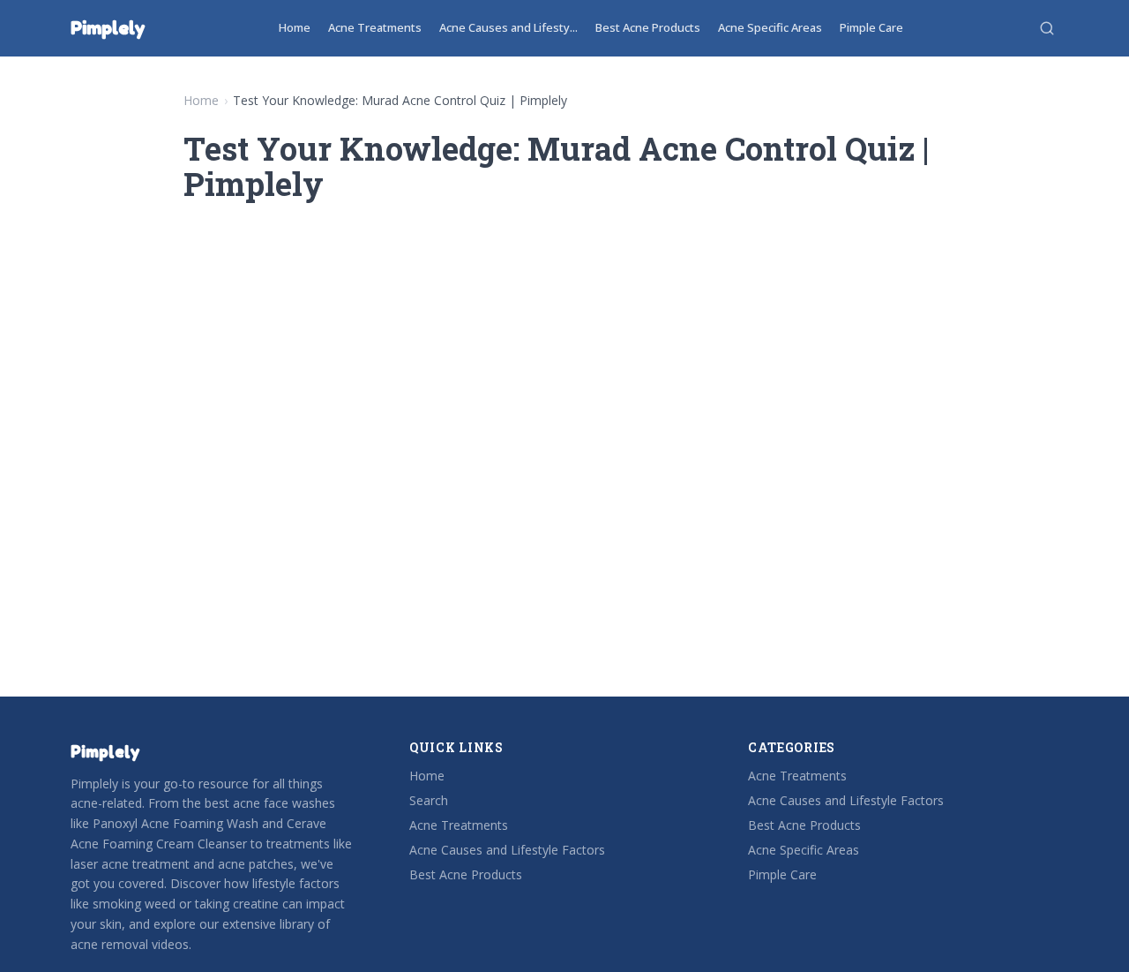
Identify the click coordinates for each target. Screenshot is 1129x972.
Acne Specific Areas (770, 27)
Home (294, 27)
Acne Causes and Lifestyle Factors (507, 849)
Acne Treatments (375, 27)
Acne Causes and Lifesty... (508, 27)
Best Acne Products (647, 27)
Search (428, 800)
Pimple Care (871, 27)
